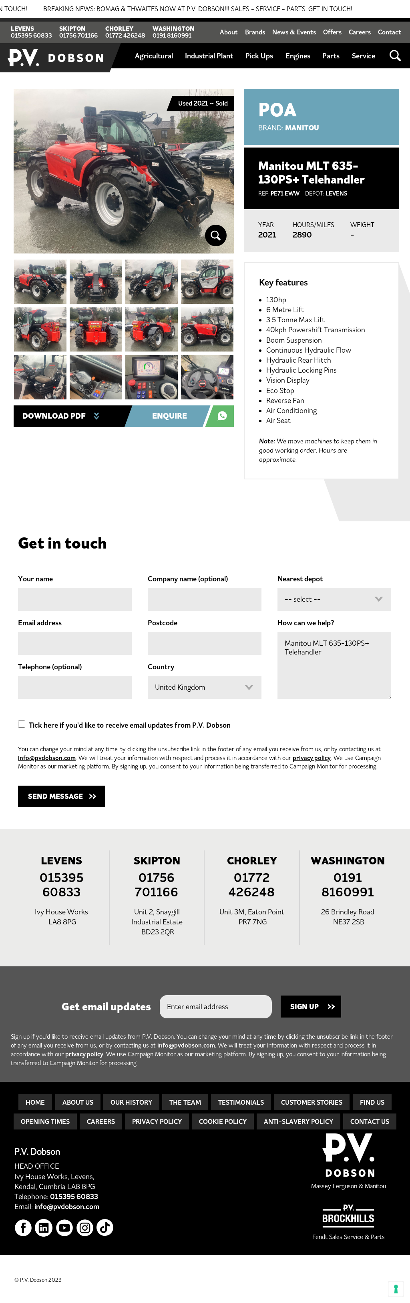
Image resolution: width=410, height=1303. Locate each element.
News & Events (294, 32)
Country (161, 666)
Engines (297, 56)
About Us (77, 1102)
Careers (360, 32)
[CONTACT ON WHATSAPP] (224, 416)
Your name (35, 579)
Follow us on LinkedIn (44, 1228)
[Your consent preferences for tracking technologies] (396, 1289)
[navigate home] (56, 45)
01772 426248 (125, 35)
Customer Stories (311, 1102)
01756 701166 (78, 35)
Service (363, 56)
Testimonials (241, 1102)
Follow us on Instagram (85, 1228)
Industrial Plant (209, 56)
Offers (332, 32)
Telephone (50, 666)
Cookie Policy (223, 1121)
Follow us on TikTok (105, 1228)
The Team (185, 1102)
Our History (131, 1102)
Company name (188, 579)
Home (35, 1102)
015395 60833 (31, 35)
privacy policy (312, 758)
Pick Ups (259, 56)
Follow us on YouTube (65, 1228)
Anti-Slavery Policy (298, 1121)
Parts (331, 56)
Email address (40, 623)
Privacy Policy (157, 1121)
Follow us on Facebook (23, 1228)
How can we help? (305, 623)
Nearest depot (300, 579)
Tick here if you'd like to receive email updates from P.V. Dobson (130, 725)
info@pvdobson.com (47, 758)
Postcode (162, 623)
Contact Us (369, 1121)
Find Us (372, 1102)
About (229, 32)
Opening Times (45, 1121)
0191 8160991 (172, 35)
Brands (255, 32)
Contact (389, 32)
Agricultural (154, 56)
